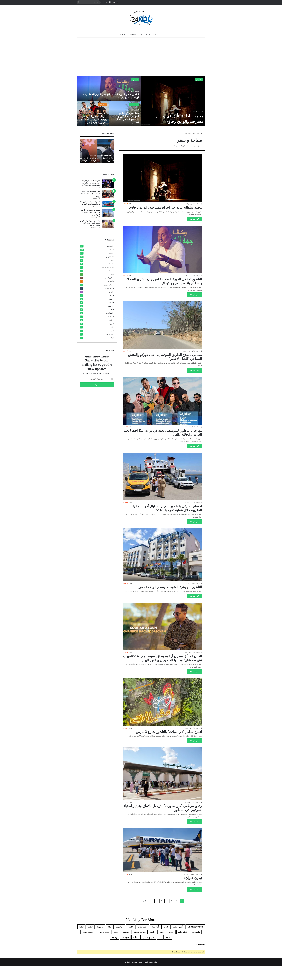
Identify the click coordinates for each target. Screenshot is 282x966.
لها (112, 327)
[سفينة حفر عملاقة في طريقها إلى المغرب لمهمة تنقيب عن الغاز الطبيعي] (108, 213)
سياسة (110, 316)
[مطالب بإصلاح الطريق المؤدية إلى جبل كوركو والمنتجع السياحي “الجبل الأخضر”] (162, 325)
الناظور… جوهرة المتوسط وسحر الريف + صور (170, 587)
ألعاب (111, 292)
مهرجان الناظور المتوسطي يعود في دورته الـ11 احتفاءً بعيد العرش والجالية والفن (93, 119)
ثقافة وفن (132, 34)
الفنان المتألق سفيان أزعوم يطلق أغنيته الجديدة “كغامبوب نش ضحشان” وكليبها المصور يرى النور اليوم (162, 658)
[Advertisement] (141, 56)
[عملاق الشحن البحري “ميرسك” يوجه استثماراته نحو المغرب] (108, 204)
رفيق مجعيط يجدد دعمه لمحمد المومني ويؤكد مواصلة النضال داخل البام (98, 158)
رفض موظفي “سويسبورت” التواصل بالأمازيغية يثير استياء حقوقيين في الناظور (163, 808)
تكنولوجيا (123, 34)
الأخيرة (144, 901)
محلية (161, 34)
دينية (111, 331)
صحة (111, 295)
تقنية (111, 274)
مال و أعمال (109, 278)
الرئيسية (135, 80)
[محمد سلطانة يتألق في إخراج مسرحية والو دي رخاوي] (173, 101)
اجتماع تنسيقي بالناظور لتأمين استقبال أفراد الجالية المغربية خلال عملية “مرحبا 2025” (167, 508)
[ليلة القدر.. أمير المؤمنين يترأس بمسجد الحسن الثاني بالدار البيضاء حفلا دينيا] (108, 224)
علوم (111, 320)
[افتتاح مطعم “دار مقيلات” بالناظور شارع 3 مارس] (162, 702)
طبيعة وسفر (109, 334)
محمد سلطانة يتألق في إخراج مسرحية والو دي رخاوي (165, 207)
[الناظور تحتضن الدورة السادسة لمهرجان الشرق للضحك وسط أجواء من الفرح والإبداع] (109, 88)
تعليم (111, 299)
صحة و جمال (108, 288)
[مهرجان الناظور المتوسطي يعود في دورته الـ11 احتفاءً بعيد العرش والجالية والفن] (93, 113)
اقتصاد (148, 34)
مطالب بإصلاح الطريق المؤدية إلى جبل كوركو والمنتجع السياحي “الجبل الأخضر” (165, 357)
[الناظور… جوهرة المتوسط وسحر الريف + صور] (162, 554)
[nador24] (141, 17)
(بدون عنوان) (193, 878)
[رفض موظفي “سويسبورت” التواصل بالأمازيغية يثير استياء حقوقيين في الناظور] (162, 773)
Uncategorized (107, 267)
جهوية (111, 324)
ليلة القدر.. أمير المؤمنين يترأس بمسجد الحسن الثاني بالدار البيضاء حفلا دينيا (90, 223)
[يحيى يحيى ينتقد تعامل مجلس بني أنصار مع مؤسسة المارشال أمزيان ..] (108, 194)
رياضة (141, 34)
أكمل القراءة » (194, 219)
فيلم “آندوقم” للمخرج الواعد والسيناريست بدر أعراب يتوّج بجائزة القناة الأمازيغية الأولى (91, 183)
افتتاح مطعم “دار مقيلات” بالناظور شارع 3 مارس (169, 732)
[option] (141, 101)
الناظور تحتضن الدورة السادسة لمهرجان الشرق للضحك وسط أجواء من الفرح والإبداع (164, 281)
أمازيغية (110, 302)
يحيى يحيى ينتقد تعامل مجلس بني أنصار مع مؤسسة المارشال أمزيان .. (90, 193)
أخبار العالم (102, 105)
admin (198, 204)
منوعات (110, 271)
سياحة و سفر (134, 105)
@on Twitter (200, 945)
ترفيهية (110, 306)
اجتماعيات (109, 313)
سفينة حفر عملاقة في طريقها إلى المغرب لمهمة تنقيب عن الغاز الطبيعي (90, 212)
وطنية (155, 34)
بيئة (111, 338)
